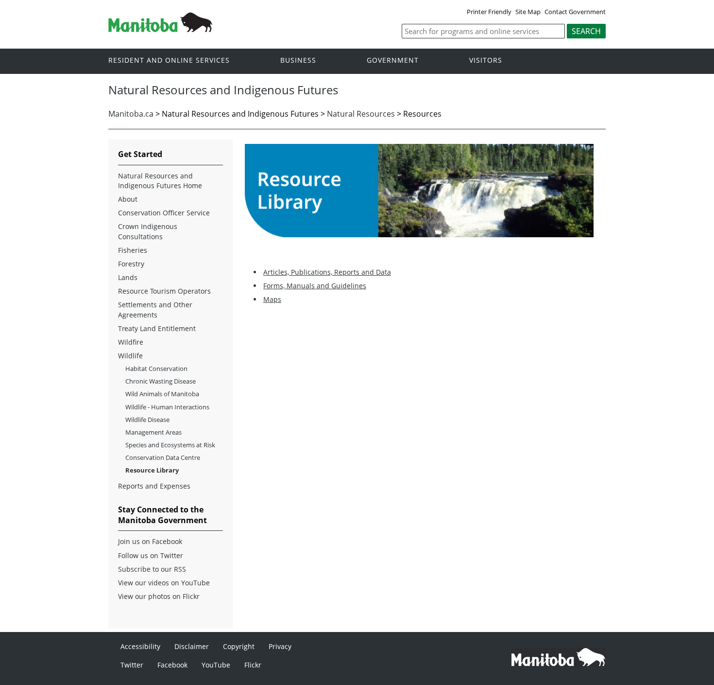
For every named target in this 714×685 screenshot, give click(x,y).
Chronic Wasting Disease (160, 381)
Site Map (528, 11)
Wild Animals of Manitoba (162, 393)
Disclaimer (191, 646)
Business (298, 60)
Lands (127, 277)
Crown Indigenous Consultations (147, 231)
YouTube (216, 664)
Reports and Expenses (154, 486)
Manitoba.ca (130, 113)
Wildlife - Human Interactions (167, 407)
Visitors (485, 60)
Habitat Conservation (156, 368)
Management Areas (153, 432)
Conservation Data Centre (162, 457)
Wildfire (130, 342)
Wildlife (130, 355)
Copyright (239, 646)
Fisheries (132, 250)
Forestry (131, 263)
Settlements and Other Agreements (155, 309)
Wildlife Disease (147, 419)
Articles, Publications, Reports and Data (327, 272)
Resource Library (152, 470)
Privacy (280, 646)
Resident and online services (169, 60)
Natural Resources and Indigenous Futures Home (160, 180)
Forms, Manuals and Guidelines (314, 285)
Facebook (172, 664)
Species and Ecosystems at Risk (170, 444)
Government (393, 60)
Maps (272, 299)
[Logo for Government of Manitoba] (160, 29)
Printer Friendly (489, 11)
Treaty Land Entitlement (157, 328)
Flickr (252, 664)
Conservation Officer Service (164, 212)
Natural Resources (361, 113)
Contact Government (575, 11)
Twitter (131, 664)
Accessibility (140, 646)
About (127, 199)
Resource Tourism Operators (164, 291)
